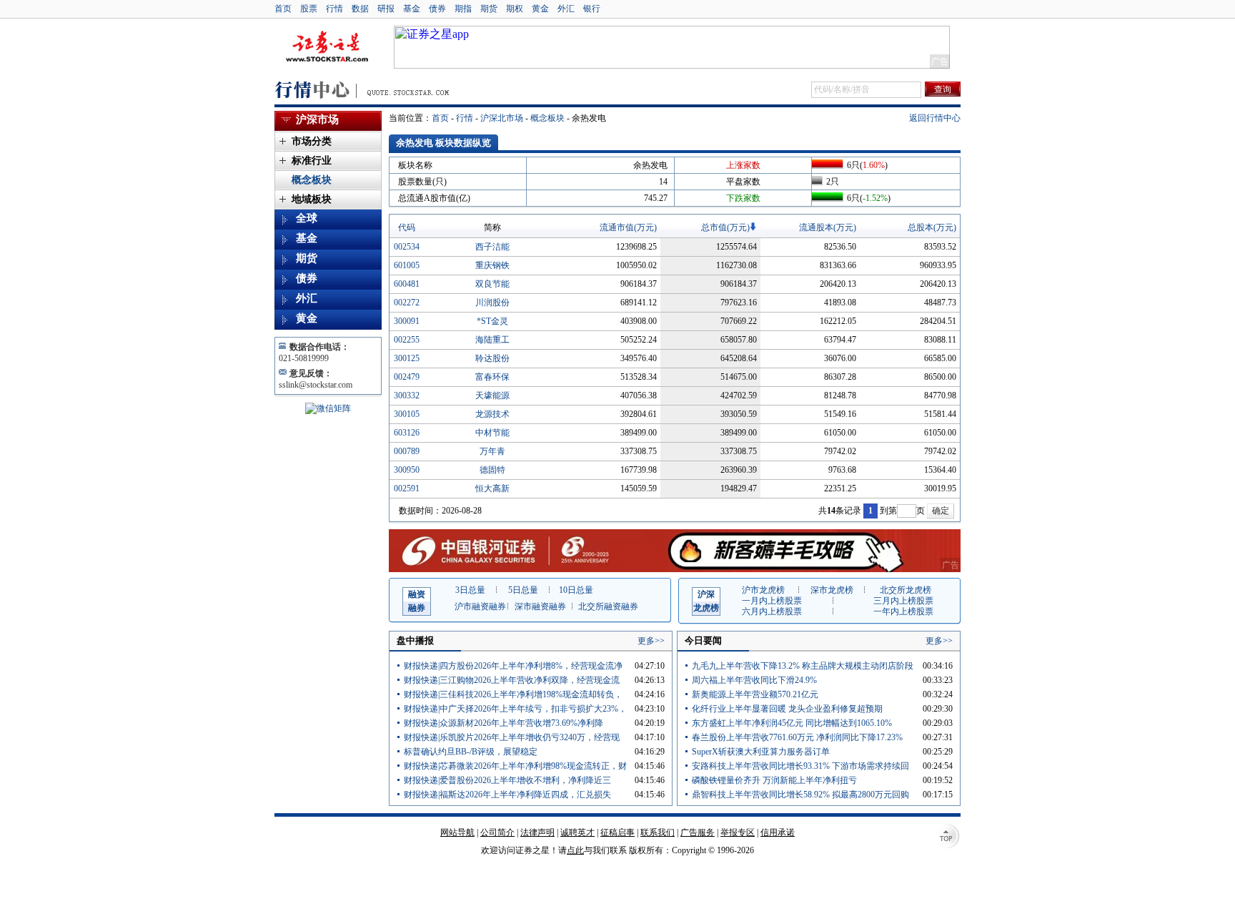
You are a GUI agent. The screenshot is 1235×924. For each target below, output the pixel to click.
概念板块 (547, 118)
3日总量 (470, 590)
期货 (488, 9)
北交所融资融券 (608, 606)
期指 (463, 9)
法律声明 (537, 832)
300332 (407, 395)
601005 (407, 265)
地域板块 (312, 199)
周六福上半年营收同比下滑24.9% (754, 680)
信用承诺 (777, 832)
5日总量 (523, 590)
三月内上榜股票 (903, 601)
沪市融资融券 (480, 606)
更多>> (651, 641)
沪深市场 (317, 119)
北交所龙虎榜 (905, 590)
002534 (407, 247)
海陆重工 (492, 340)
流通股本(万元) (827, 227)
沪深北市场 (501, 118)
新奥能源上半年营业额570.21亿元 (755, 694)
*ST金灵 (492, 321)
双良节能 (492, 284)
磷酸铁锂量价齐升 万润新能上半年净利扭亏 (774, 780)
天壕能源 (492, 395)
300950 (407, 470)
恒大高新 (492, 488)
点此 (575, 850)
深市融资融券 (540, 606)
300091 (407, 321)
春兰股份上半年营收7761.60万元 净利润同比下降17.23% (797, 737)
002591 (407, 488)
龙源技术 (492, 414)
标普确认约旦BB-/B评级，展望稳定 (470, 752)
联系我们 (657, 832)
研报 (386, 9)
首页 (283, 9)
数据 (360, 9)
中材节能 (492, 433)
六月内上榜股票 (772, 611)
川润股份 (492, 303)
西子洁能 (492, 247)
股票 (308, 9)
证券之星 (326, 47)
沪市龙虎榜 (763, 590)
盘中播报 (415, 640)
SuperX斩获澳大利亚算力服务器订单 (761, 752)
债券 (437, 9)
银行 (591, 9)
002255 (407, 340)
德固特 (492, 470)
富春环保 (492, 377)
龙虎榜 (706, 601)
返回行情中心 (935, 118)
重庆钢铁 (492, 265)
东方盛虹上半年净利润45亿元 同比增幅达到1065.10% (792, 723)
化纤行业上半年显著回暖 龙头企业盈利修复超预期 (787, 709)
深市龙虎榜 (831, 590)
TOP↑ (948, 837)
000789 (407, 451)
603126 (407, 433)
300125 (407, 358)
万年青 (492, 451)
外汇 (566, 9)
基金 (411, 9)
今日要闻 (703, 640)
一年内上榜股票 (903, 611)
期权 (514, 9)
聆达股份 (492, 358)
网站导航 (457, 832)
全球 (306, 218)
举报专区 (737, 832)
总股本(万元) (932, 227)
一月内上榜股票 (772, 601)
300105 (407, 414)
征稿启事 (617, 832)
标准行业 (312, 160)
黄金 (540, 9)
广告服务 (697, 832)
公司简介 (497, 832)
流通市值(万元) (628, 227)
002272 (407, 303)
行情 (334, 9)
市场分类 (312, 141)
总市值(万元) (725, 227)
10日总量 (576, 590)
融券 (416, 601)
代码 (406, 227)
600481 (407, 284)
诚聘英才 (577, 832)
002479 (407, 377)
